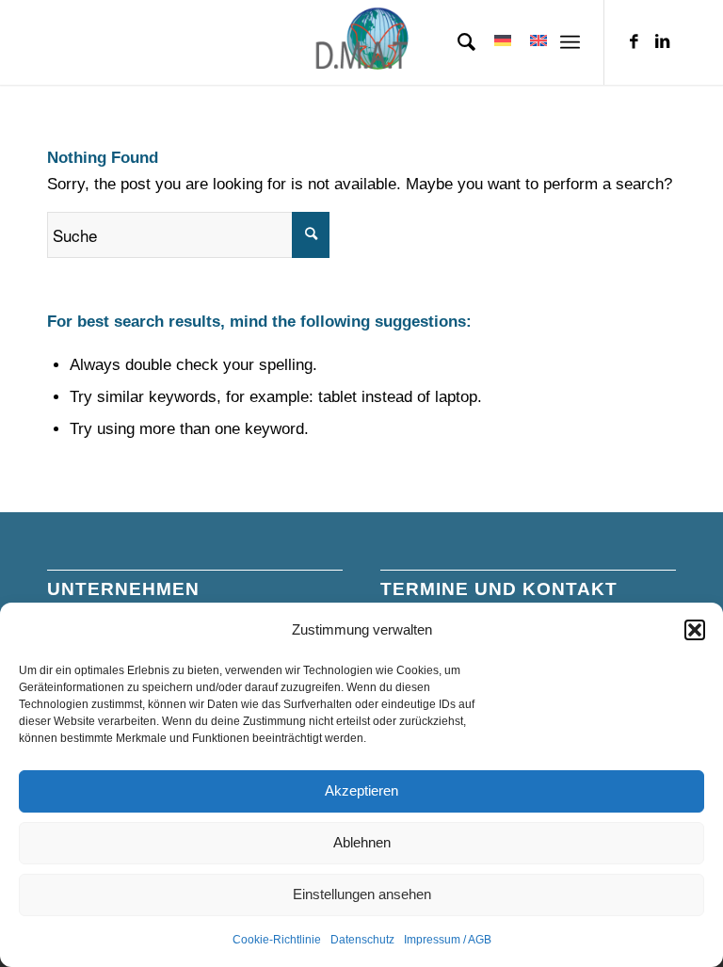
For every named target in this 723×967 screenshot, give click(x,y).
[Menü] (570, 42)
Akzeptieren (361, 790)
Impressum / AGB (447, 939)
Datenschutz (362, 939)
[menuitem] (457, 42)
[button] (694, 629)
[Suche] (457, 42)
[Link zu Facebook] (633, 42)
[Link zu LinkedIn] (662, 42)
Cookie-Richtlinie (277, 939)
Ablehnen (362, 842)
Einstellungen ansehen (362, 894)
